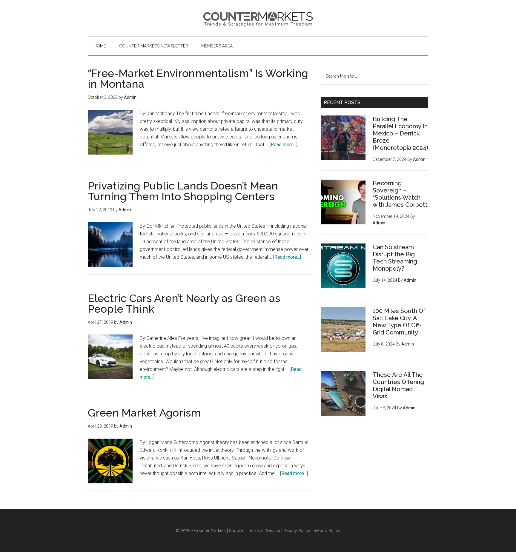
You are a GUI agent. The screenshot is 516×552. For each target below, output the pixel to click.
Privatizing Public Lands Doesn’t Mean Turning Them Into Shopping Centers (183, 191)
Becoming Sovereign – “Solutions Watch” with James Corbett (400, 194)
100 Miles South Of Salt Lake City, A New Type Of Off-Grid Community (399, 321)
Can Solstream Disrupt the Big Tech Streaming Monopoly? (395, 257)
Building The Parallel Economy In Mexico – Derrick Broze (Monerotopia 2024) (400, 133)
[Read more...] (283, 144)
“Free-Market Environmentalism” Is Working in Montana (198, 78)
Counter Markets (258, 17)
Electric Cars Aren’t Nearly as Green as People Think (184, 303)
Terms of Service (264, 530)
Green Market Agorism (144, 412)
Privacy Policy (296, 530)
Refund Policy (327, 530)
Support (237, 530)
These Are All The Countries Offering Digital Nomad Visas (398, 385)
